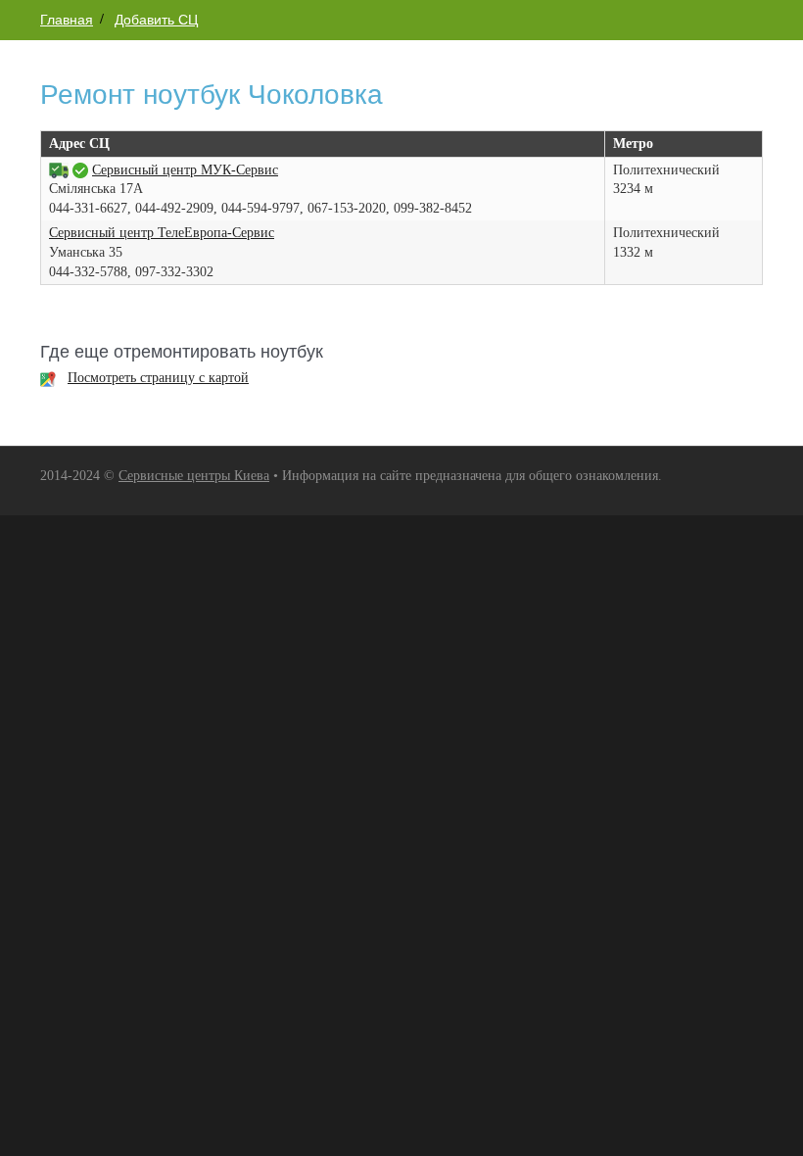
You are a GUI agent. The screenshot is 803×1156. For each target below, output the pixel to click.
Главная (66, 19)
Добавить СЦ (156, 19)
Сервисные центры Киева (193, 475)
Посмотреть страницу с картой (158, 377)
